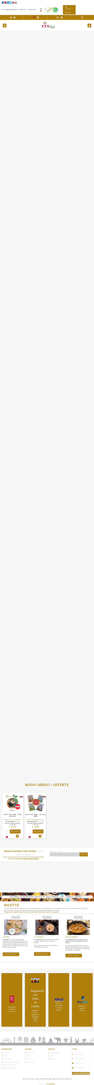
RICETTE (22, 10)
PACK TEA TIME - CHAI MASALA (13, 815)
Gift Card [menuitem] (28, 1056)
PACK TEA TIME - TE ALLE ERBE (35, 815)
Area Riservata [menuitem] (30, 1062)
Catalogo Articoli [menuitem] (54, 1053)
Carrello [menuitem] (52, 1056)
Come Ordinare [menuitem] (7, 1059)
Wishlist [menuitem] (28, 1059)
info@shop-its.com (79, 1063)
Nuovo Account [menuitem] (30, 1053)
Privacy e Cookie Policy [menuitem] (9, 1065)
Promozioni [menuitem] (53, 1059)
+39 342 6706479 (79, 1054)
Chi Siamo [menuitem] (5, 1053)
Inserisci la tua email (55, 851)
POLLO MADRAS (72, 937)
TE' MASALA (39, 937)
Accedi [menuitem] (69, 12)
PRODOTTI (14, 10)
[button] (83, 854)
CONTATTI (32, 10)
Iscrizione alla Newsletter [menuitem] (10, 1068)
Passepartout (51, 1084)
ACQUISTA (15, 831)
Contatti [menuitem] (5, 1056)
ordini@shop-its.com (80, 1067)
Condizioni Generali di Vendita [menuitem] (11, 1062)
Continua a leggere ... (11, 954)
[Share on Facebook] (17, 836)
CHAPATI (6, 937)
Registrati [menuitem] (68, 9)
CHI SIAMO (5, 10)
